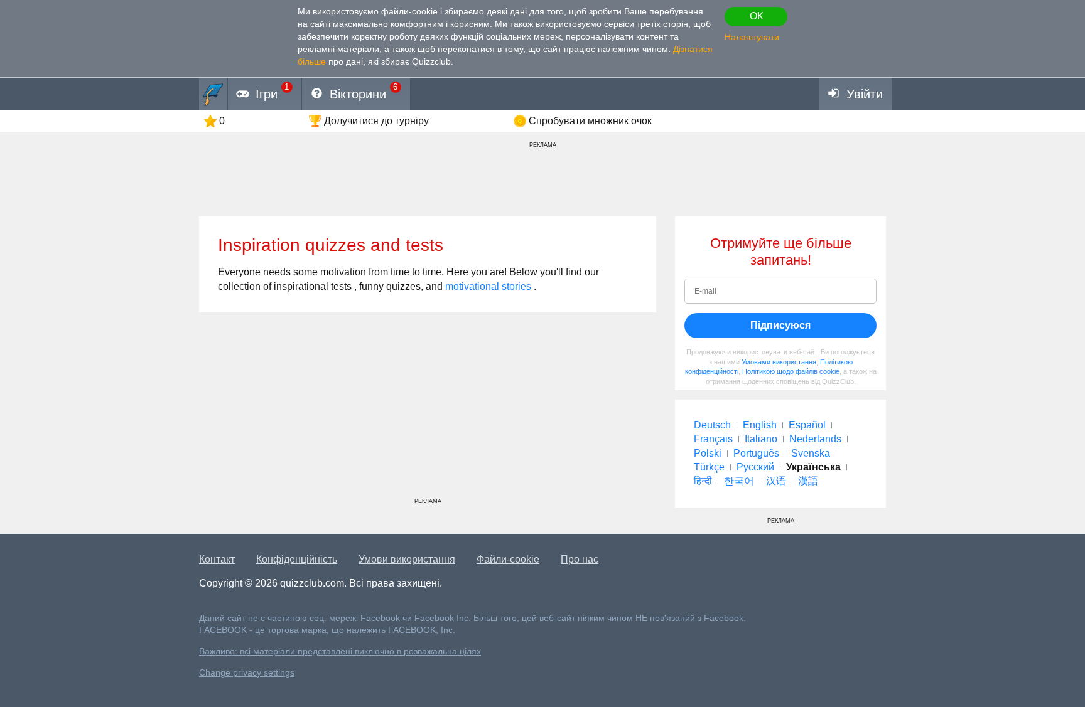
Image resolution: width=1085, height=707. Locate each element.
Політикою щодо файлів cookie (790, 371)
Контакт (217, 559)
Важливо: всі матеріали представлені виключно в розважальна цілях (340, 651)
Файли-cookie (508, 559)
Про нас (579, 559)
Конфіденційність (296, 559)
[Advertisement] (427, 409)
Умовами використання (779, 362)
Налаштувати (752, 37)
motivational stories (488, 286)
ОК (756, 16)
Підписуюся (780, 325)
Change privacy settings (246, 673)
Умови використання (407, 559)
